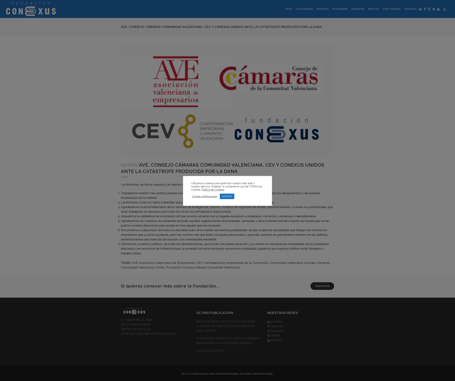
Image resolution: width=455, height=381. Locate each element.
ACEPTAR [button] (227, 196)
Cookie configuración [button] (204, 196)
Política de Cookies (213, 189)
